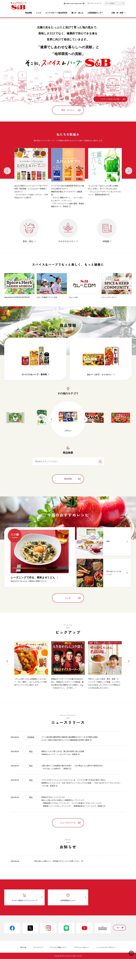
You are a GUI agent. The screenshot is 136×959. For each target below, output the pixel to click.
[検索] (123, 3)
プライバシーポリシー (81, 947)
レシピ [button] (38, 13)
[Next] (128, 170)
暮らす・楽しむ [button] (77, 13)
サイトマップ (38, 947)
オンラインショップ (94, 3)
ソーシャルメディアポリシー (106, 947)
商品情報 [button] (28, 13)
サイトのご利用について (58, 947)
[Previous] (7, 170)
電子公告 (23, 947)
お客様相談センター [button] (95, 13)
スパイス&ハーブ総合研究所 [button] (56, 13)
